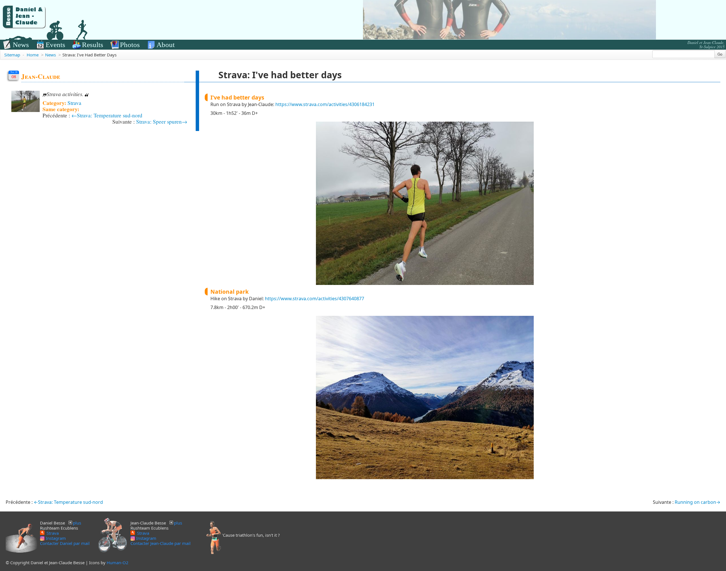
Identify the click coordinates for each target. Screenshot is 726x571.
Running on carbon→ (697, 502)
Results (92, 44)
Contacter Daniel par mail (65, 543)
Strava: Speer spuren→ (161, 121)
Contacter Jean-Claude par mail (160, 543)
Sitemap (12, 55)
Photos (130, 44)
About (166, 44)
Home (33, 55)
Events (55, 44)
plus (77, 523)
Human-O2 (117, 562)
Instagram (55, 538)
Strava (74, 102)
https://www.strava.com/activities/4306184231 (325, 104)
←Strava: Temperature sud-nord (106, 115)
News (21, 44)
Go (719, 54)
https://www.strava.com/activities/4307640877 (314, 298)
